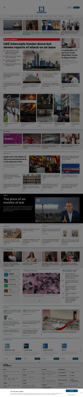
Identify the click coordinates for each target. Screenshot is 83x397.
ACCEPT (72, 390)
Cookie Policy (54, 394)
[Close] (81, 392)
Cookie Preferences (71, 394)
